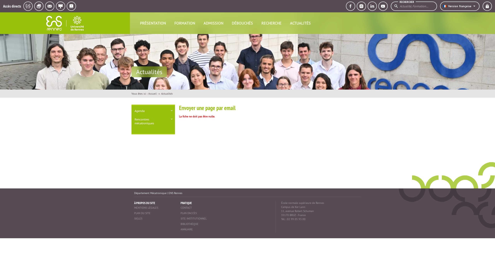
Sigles (138, 218)
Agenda (140, 111)
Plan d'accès (189, 213)
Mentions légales (146, 207)
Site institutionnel (194, 218)
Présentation (153, 23)
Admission (213, 23)
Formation (184, 23)
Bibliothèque (189, 224)
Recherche (271, 23)
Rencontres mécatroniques (144, 121)
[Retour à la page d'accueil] (65, 23)
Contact (186, 207)
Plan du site (142, 213)
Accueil (152, 93)
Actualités (300, 23)
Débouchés (242, 23)
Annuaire (187, 229)
